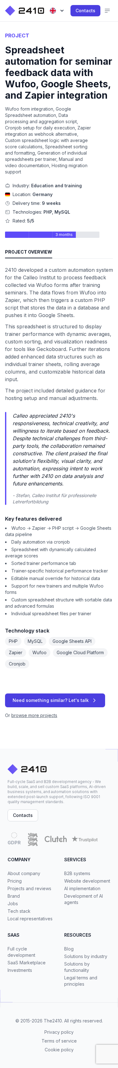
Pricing (15, 881)
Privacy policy (59, 1032)
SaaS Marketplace (27, 962)
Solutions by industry (85, 956)
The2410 (53, 1020)
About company (24, 873)
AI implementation (82, 888)
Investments (20, 970)
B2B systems (77, 873)
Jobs (13, 903)
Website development (87, 881)
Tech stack (19, 911)
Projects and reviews (29, 888)
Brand (14, 896)
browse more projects (34, 715)
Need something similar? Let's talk (51, 700)
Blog (69, 948)
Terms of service (59, 1040)
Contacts (85, 10)
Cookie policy (59, 1049)
